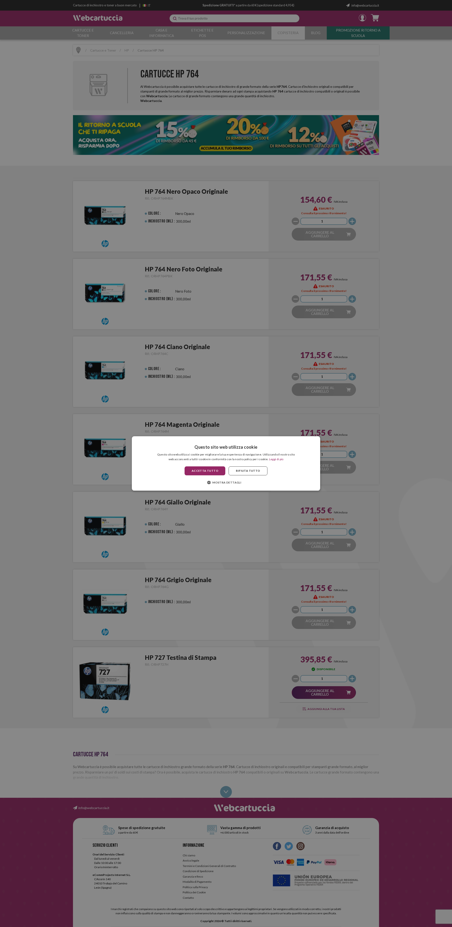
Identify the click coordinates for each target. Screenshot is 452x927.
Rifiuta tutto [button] (248, 470)
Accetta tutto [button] (205, 470)
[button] (226, 482)
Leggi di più (276, 459)
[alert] (226, 463)
